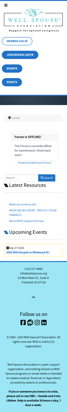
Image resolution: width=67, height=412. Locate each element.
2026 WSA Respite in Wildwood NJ (28, 252)
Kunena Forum (42, 162)
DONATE (12, 68)
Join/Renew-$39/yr (20, 55)
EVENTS (12, 82)
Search (48, 178)
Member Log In (17, 41)
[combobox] (21, 177)
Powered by (25, 162)
